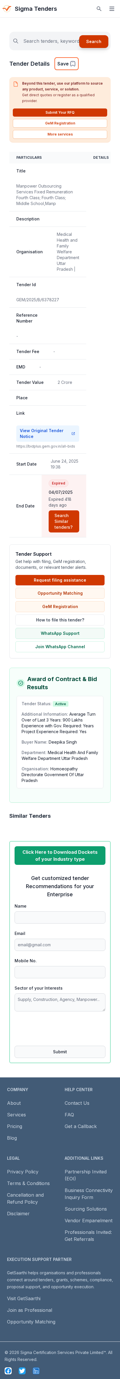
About (14, 1103)
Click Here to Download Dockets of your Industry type (60, 855)
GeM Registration (60, 123)
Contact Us (77, 1103)
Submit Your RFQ (60, 112)
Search (93, 41)
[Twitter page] (22, 1370)
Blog (12, 1138)
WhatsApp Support (60, 633)
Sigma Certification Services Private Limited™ (63, 1352)
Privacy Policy (22, 1172)
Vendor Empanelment (88, 1220)
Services (16, 1115)
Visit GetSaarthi (23, 1298)
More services (60, 134)
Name (21, 906)
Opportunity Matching (60, 593)
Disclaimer (18, 1213)
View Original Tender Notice (41, 433)
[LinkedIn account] (36, 1370)
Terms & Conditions (28, 1183)
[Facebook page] (8, 1370)
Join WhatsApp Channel (60, 646)
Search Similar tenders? (63, 521)
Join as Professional (29, 1310)
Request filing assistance (60, 580)
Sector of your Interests (39, 988)
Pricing (14, 1126)
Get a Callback (81, 1126)
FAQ (69, 1115)
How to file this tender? (60, 619)
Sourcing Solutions (86, 1209)
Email (20, 933)
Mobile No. (26, 960)
